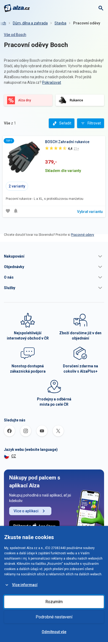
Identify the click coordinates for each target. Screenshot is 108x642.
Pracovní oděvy (86, 23)
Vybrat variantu (90, 212)
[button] (54, 256)
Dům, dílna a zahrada (30, 23)
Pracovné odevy (82, 235)
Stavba (60, 23)
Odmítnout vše (54, 632)
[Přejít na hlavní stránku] (17, 8)
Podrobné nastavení (54, 616)
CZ (13, 456)
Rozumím (54, 601)
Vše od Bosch (15, 35)
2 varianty (17, 186)
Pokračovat (51, 82)
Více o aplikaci (26, 511)
